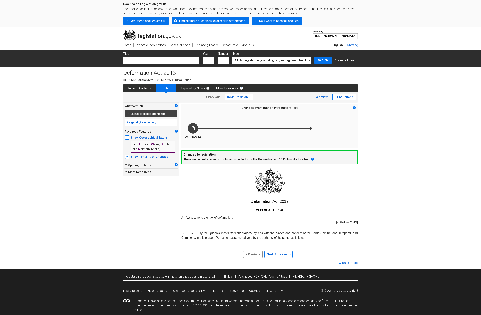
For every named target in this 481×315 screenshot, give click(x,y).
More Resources (227, 88)
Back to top (350, 263)
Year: (206, 53)
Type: (236, 53)
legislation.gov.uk (154, 31)
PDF (256, 276)
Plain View (321, 97)
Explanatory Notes (193, 88)
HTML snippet (243, 276)
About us (163, 291)
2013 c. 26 (164, 80)
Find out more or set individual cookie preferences (212, 21)
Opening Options (138, 165)
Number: (223, 53)
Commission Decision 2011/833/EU (186, 305)
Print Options (344, 97)
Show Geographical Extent (149, 137)
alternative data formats (191, 276)
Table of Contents (139, 88)
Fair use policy (273, 291)
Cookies (254, 291)
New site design (133, 291)
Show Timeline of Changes (149, 157)
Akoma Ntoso (278, 276)
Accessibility (196, 291)
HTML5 (227, 276)
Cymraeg (352, 45)
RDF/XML (312, 276)
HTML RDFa (297, 276)
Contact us (216, 291)
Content (165, 88)
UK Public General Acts (138, 80)
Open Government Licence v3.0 (197, 301)
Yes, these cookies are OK (148, 21)
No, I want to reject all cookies (279, 21)
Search (323, 60)
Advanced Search (346, 60)
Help (151, 291)
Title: (126, 53)
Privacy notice (236, 291)
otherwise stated (248, 301)
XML (264, 276)
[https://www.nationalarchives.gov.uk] (335, 33)
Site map (179, 291)
